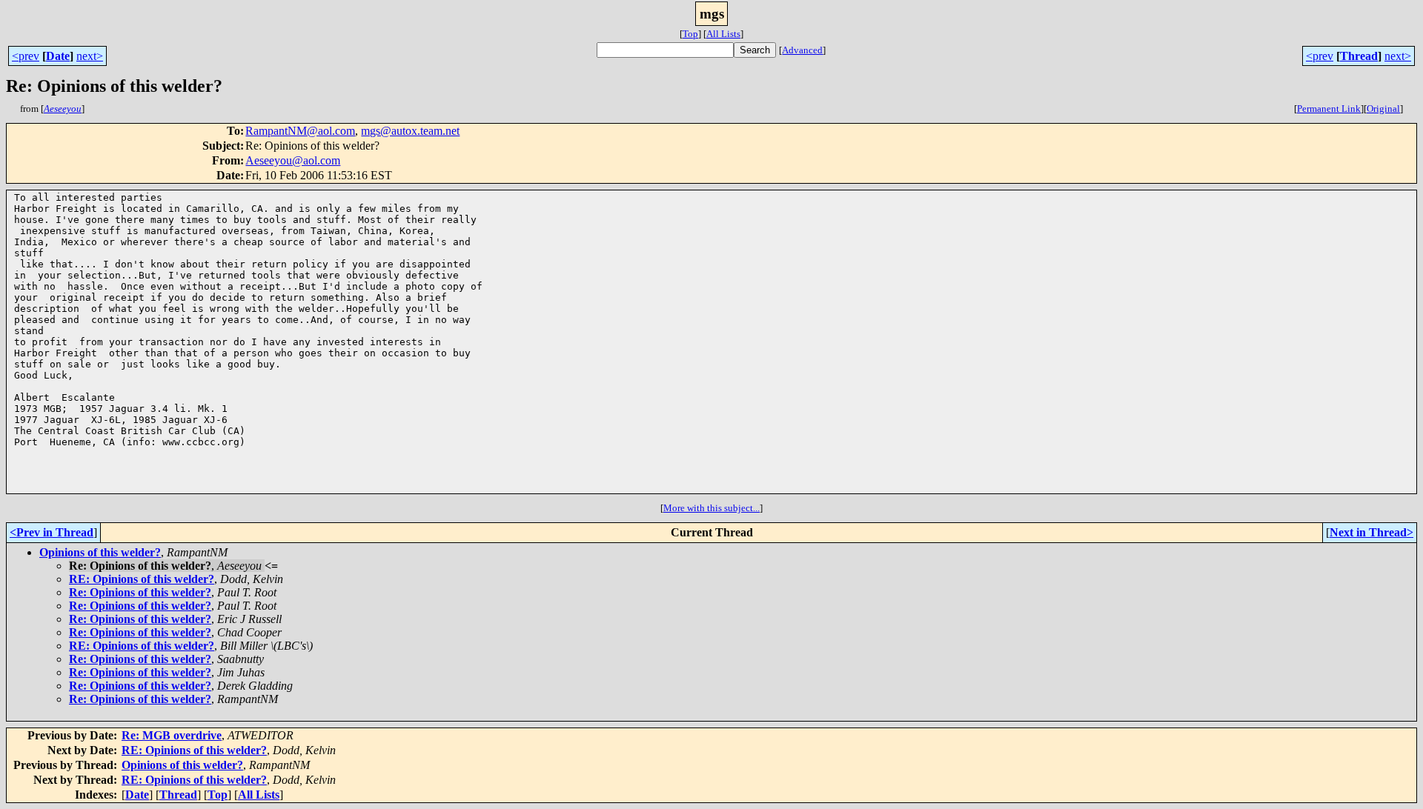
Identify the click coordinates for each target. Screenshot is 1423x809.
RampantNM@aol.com (300, 130)
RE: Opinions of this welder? (141, 579)
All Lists (723, 33)
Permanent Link (1329, 108)
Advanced (802, 50)
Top (690, 33)
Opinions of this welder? (100, 552)
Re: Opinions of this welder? (140, 592)
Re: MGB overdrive (172, 735)
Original (1383, 108)
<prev (25, 56)
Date (58, 56)
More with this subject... (711, 507)
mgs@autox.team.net (410, 130)
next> (89, 56)
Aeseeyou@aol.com (292, 160)
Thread (1359, 56)
